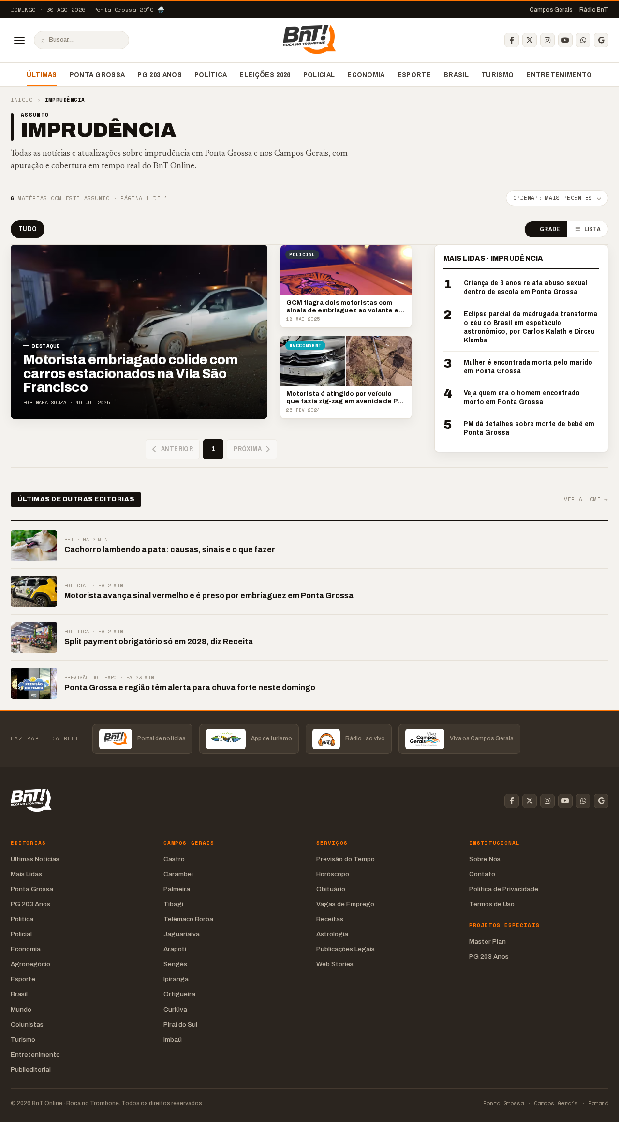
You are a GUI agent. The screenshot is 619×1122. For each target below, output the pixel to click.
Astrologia (332, 934)
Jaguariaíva (181, 934)
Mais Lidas (26, 874)
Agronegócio (30, 964)
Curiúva (175, 1009)
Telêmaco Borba (188, 919)
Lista (592, 229)
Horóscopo (332, 874)
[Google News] (601, 40)
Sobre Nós (485, 859)
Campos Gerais (551, 9)
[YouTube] (565, 40)
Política (210, 74)
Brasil (456, 74)
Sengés (175, 964)
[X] (529, 40)
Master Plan (487, 941)
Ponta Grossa (97, 74)
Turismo (497, 74)
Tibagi (173, 904)
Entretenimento (559, 74)
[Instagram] (547, 40)
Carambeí (178, 874)
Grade (550, 229)
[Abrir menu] (19, 40)
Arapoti (174, 949)
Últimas (42, 74)
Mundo (21, 1009)
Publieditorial (31, 1069)
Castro (174, 859)
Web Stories (335, 964)
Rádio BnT (593, 9)
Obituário (330, 889)
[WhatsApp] (583, 40)
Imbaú (172, 1039)
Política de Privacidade (503, 889)
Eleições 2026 (264, 74)
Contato (482, 874)
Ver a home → (586, 499)
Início (21, 99)
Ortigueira (179, 994)
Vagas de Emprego (345, 904)
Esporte (414, 74)
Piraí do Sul (180, 1024)
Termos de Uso (492, 904)
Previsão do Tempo (345, 859)
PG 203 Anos (159, 74)
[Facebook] (511, 40)
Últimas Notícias (35, 859)
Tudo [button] (27, 228)
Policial (319, 74)
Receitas (329, 919)
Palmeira (176, 889)
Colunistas (27, 1024)
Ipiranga (176, 979)
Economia (366, 74)
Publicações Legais (345, 949)
